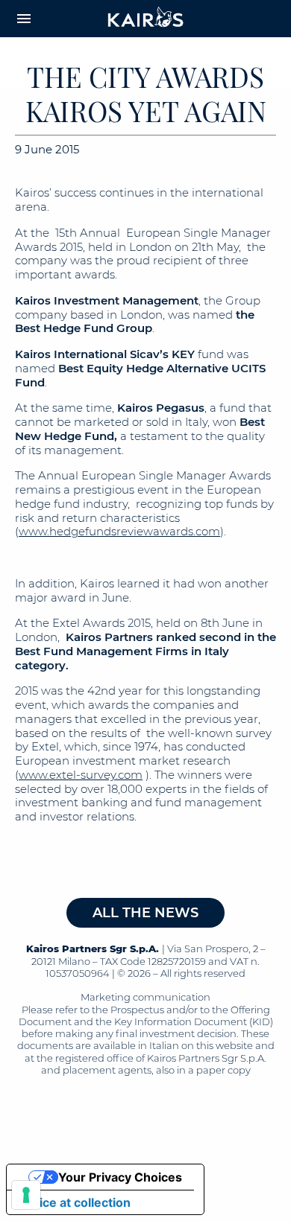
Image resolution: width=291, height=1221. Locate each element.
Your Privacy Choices (120, 1177)
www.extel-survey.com (81, 775)
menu (24, 19)
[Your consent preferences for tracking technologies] (26, 1195)
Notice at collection (75, 1202)
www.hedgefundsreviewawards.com (119, 531)
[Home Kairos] (146, 18)
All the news (145, 913)
